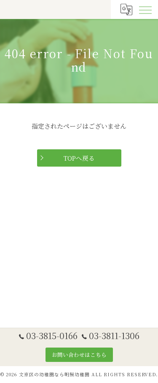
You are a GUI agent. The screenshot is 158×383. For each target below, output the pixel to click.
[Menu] (145, 9)
